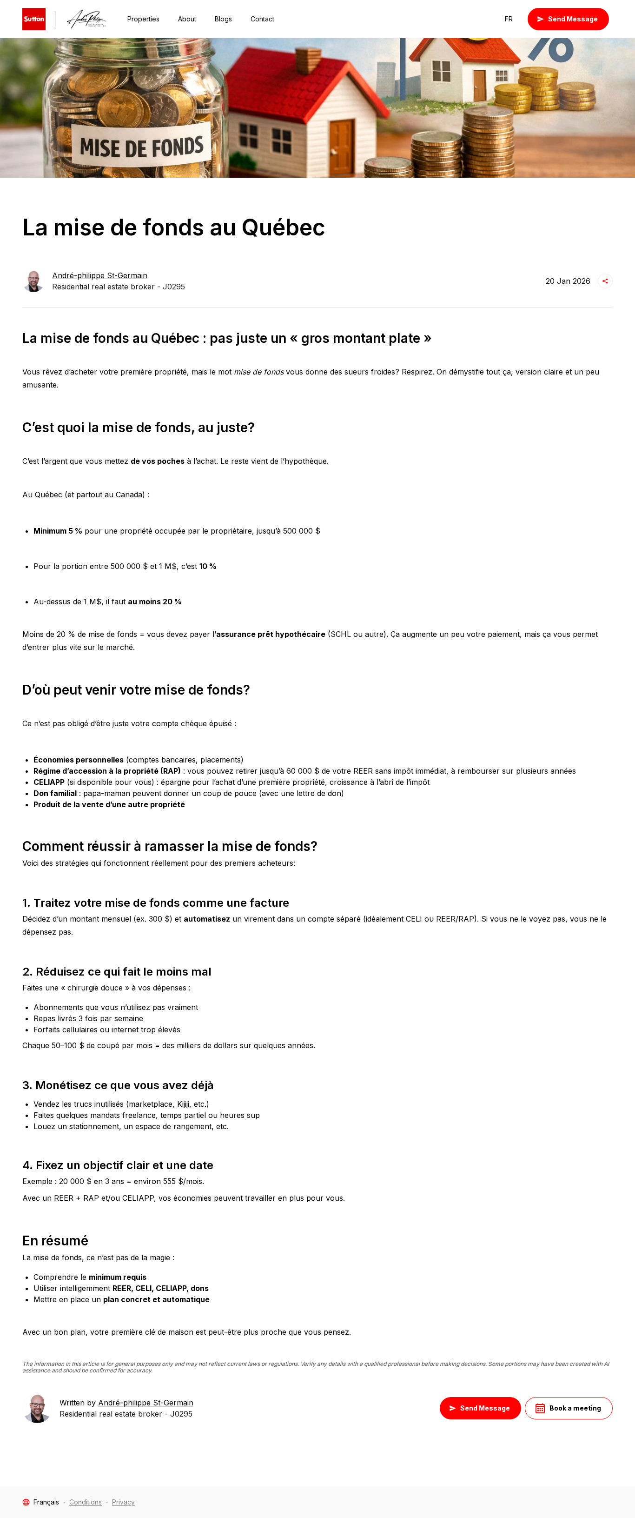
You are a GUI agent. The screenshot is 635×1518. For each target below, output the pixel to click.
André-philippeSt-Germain (99, 275)
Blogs (223, 19)
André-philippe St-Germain (145, 1402)
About (187, 19)
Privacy (123, 1502)
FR (509, 19)
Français (46, 1502)
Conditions (85, 1502)
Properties (143, 19)
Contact (262, 19)
